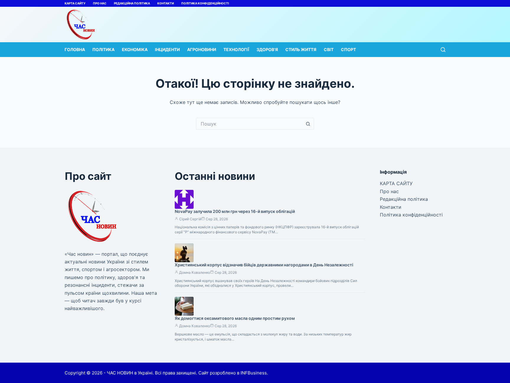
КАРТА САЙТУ (75, 3)
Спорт (348, 49)
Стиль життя (300, 49)
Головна (75, 49)
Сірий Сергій (190, 219)
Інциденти (167, 49)
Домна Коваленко (194, 272)
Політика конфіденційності (205, 3)
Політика (103, 49)
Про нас (100, 3)
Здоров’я (267, 49)
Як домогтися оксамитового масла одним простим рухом (235, 318)
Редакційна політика (132, 3)
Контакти (165, 3)
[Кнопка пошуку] (308, 124)
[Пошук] (443, 49)
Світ (329, 49)
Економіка (135, 49)
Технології (236, 49)
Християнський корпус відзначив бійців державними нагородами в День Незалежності (264, 264)
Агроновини (201, 49)
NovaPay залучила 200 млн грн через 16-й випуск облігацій (235, 211)
